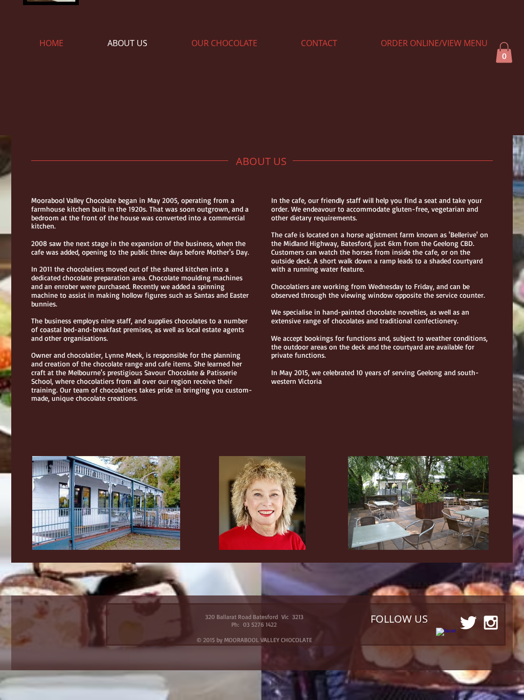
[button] (504, 52)
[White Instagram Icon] (490, 622)
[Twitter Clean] (468, 622)
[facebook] (445, 637)
